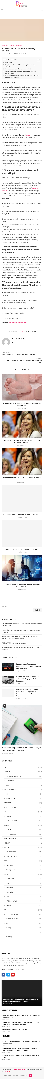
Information (24, 887)
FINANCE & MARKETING (24, 776)
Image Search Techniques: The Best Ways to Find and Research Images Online (28, 666)
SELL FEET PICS (24, 852)
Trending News (24, 870)
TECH (23, 910)
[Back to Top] (30, 1075)
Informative (24, 865)
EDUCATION (23, 803)
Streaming (24, 937)
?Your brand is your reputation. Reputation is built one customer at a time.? (20, 72)
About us (15, 1075)
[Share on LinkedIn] (32, 331)
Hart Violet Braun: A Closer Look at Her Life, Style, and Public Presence (28, 679)
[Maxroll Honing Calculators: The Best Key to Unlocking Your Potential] (22, 725)
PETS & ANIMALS (24, 901)
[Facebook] (3, 975)
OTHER (23, 874)
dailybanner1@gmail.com (16, 969)
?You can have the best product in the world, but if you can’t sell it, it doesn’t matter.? (22, 76)
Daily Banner (7, 53)
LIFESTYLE (23, 847)
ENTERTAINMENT (24, 821)
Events (24, 883)
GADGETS (24, 923)
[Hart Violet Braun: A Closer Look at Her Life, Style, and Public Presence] (8, 680)
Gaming (24, 928)
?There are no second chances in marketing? (18, 69)
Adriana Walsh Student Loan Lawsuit (14, 643)
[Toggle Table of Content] (37, 59)
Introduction (8, 62)
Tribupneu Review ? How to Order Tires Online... (22, 515)
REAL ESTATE (24, 780)
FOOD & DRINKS (24, 834)
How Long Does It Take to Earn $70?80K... (22, 549)
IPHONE (24, 932)
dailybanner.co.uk (19, 1069)
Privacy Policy (7, 1075)
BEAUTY (24, 816)
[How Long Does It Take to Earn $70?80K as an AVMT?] (22, 533)
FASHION (23, 812)
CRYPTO (23, 785)
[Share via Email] (35, 331)
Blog (23, 767)
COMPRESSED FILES (24, 919)
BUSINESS (5, 45)
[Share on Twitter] (28, 331)
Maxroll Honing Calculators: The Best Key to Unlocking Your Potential (21, 749)
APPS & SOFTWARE (24, 914)
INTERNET (23, 843)
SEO (24, 794)
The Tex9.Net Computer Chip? (18, 322)
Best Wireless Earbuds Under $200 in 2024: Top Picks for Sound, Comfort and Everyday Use (27, 693)
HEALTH (23, 825)
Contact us (23, 1075)
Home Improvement (23, 838)
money (28, 135)
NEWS (23, 861)
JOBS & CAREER (24, 807)
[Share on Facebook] (26, 331)
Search (4, 607)
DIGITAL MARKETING (16, 45)
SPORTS (24, 905)
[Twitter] (8, 975)
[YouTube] (13, 975)
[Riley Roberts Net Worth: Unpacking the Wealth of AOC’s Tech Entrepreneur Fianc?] (22, 461)
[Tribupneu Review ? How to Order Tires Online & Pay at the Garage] (22, 498)
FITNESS (24, 830)
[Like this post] (23, 331)
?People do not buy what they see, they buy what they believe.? (20, 66)
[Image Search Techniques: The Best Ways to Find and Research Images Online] (8, 667)
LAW (24, 896)
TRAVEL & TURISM (24, 856)
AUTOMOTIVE (24, 879)
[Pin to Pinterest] (30, 331)
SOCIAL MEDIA (24, 798)
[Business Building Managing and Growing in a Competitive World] (22, 568)
